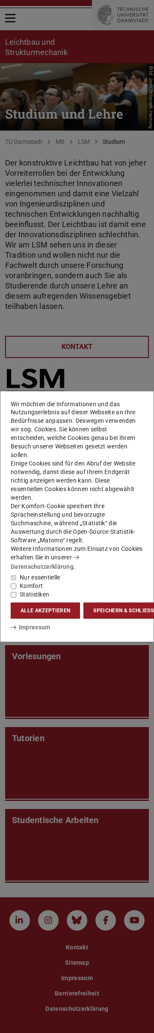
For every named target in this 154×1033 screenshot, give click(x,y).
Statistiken (34, 594)
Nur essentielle (40, 577)
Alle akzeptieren (45, 611)
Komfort (31, 585)
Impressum (34, 627)
